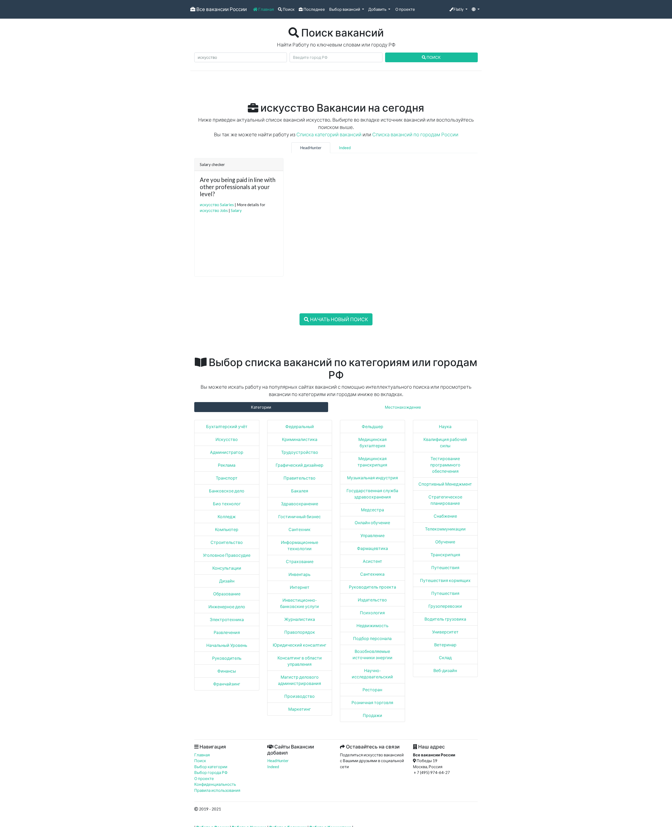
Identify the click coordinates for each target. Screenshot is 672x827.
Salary (236, 210)
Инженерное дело (226, 606)
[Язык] (476, 9)
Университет (445, 631)
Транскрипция (445, 554)
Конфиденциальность (215, 784)
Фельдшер (372, 426)
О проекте (405, 9)
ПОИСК (433, 57)
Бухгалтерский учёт (227, 426)
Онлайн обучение (372, 522)
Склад (445, 657)
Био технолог (227, 503)
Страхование (299, 561)
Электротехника (227, 619)
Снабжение (445, 515)
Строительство (227, 542)
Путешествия (445, 567)
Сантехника (372, 573)
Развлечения (227, 632)
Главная (266, 9)
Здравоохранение (299, 503)
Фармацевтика (372, 548)
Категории (261, 407)
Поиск (288, 9)
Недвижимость (372, 625)
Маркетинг (299, 708)
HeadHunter (311, 147)
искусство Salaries (217, 204)
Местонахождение (403, 407)
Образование (226, 593)
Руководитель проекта (372, 586)
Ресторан (372, 689)
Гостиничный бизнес (299, 516)
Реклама (226, 464)
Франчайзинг (226, 683)
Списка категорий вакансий (328, 134)
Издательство (372, 599)
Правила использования (217, 790)
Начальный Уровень (226, 645)
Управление (372, 535)
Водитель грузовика (445, 618)
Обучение (445, 541)
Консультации (226, 567)
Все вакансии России (221, 9)
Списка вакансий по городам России (415, 134)
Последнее (314, 9)
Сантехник (299, 529)
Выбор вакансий (345, 9)
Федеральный (299, 426)
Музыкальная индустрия (372, 477)
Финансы (226, 670)
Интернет (299, 587)
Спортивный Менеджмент (445, 483)
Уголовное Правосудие (226, 555)
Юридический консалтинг (299, 644)
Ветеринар (445, 644)
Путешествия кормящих (445, 580)
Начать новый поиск (338, 319)
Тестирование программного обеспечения (445, 465)
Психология (372, 612)
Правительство (300, 477)
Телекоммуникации (445, 528)
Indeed (345, 147)
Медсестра (372, 509)
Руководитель (227, 658)
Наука (445, 426)
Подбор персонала (372, 638)
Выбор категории (210, 766)
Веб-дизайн (445, 670)
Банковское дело (226, 490)
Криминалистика (299, 439)
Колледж (227, 516)
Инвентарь (299, 574)
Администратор (226, 452)
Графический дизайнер (299, 464)
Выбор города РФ (211, 772)
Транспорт (227, 477)
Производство (299, 696)
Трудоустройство (299, 452)
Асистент (372, 561)
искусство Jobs (214, 210)
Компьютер (226, 529)
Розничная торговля (372, 702)
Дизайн (226, 580)
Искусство (227, 439)
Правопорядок (299, 632)
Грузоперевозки (445, 606)
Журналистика (299, 619)
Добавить (377, 9)
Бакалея (299, 490)
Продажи (372, 715)
